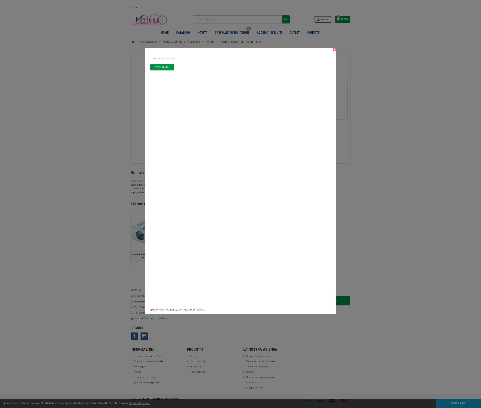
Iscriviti (163, 67)
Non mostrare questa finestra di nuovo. (179, 309)
